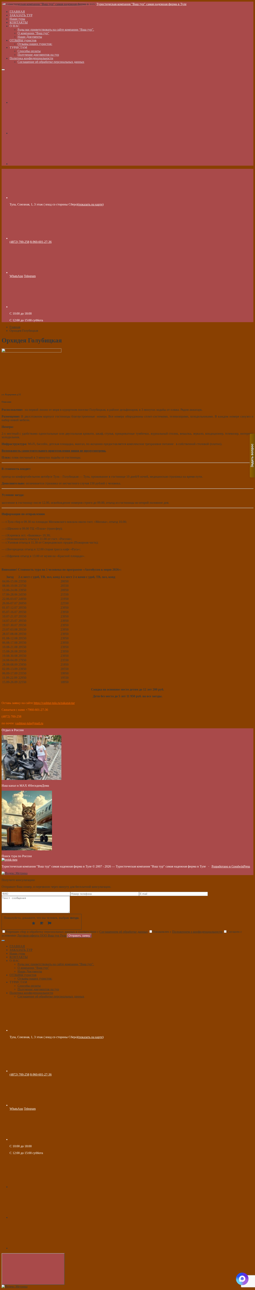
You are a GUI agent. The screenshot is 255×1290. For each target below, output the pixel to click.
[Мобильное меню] (3, 69)
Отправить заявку (79, 935)
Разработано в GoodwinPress (231, 866)
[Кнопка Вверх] (33, 1269)
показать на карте (91, 204)
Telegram (30, 276)
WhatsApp (16, 276)
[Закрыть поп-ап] (3, 940)
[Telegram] (39, 133)
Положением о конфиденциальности (197, 931)
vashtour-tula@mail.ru (29, 723)
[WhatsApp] (39, 163)
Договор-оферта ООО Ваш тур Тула (41, 935)
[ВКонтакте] (39, 102)
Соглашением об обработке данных (123, 931)
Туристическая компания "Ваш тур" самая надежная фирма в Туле (141, 4)
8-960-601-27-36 (41, 242)
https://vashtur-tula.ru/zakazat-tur (54, 703)
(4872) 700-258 (19, 242)
